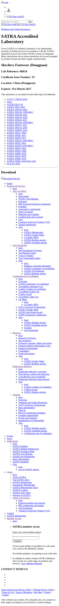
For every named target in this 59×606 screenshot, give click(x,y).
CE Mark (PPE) (31, 237)
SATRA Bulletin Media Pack (26, 449)
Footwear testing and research (31, 503)
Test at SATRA (19, 191)
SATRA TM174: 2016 (17, 127)
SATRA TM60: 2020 (16, 153)
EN (16, 24)
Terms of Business (23, 592)
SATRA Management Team (25, 487)
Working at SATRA (22, 495)
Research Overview (27, 338)
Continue (17, 541)
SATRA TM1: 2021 (16, 107)
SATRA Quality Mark (34, 235)
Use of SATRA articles (28, 469)
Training (28, 328)
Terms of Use (8, 592)
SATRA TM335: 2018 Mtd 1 (20, 145)
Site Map (38, 592)
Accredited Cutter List (28, 297)
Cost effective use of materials (31, 377)
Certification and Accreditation (38, 433)
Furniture (22, 206)
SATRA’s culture (20, 490)
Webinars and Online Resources (15, 29)
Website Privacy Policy (43, 590)
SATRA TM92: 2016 (16, 158)
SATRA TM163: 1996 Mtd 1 (20, 122)
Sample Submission (27, 224)
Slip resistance (24, 340)
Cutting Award (25, 294)
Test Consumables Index (29, 258)
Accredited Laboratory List (30, 286)
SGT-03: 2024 (13, 163)
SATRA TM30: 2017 (16, 138)
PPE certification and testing (31, 505)
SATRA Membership (33, 232)
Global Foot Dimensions (24, 456)
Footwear (22, 201)
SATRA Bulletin (20, 446)
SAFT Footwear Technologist (31, 307)
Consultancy (24, 351)
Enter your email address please (27, 532)
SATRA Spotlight (21, 462)
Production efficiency (22, 366)
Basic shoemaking (26, 407)
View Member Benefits (31, 563)
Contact (10, 513)
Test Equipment (20, 245)
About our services (21, 498)
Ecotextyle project (26, 353)
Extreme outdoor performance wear (34, 346)
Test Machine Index (27, 253)
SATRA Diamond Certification (32, 315)
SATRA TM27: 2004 (16, 133)
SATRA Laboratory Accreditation (39, 268)
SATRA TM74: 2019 (16, 156)
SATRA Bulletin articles (35, 240)
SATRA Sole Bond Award (30, 312)
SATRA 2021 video (22, 492)
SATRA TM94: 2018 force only (21, 161)
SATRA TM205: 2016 (17, 130)
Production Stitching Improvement (33, 379)
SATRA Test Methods (28, 199)
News (9, 438)
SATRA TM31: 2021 (16, 143)
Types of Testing (25, 255)
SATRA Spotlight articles (35, 243)
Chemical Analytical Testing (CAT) (34, 222)
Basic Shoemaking (21, 459)
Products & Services (16, 186)
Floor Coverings (25, 212)
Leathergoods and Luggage (30, 217)
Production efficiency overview (32, 371)
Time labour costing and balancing (33, 374)
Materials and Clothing (28, 214)
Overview (22, 281)
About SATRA (19, 477)
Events (10, 436)
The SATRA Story (21, 480)
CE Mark (22, 299)
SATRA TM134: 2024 (17, 109)
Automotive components (29, 209)
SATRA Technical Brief (23, 451)
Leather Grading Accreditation (32, 289)
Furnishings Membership (24, 485)
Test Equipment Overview (30, 250)
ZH (34, 24)
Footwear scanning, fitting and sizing (35, 343)
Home (9, 183)
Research (17, 333)
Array (9, 102)
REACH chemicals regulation (31, 413)
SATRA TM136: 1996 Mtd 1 (20, 112)
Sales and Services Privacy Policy (16, 590)
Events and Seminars (27, 418)
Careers (46, 592)
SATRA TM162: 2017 (17, 120)
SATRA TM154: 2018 (17, 117)
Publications (12, 441)
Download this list (11, 178)
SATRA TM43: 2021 (16, 148)
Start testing (23, 196)
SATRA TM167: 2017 (17, 125)
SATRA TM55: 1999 (16, 151)
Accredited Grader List (28, 291)
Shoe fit (21, 410)
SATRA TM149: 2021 (17, 115)
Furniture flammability (28, 415)
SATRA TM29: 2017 (16, 135)
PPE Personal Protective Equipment (34, 204)
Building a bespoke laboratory (37, 266)
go (30, 22)
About (10, 472)
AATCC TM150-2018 (17, 99)
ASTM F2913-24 (15, 104)
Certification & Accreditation (26, 276)
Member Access (14, 518)
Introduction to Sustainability (31, 420)
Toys (20, 219)
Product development (28, 348)
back (15, 188)
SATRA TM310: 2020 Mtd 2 (20, 140)
